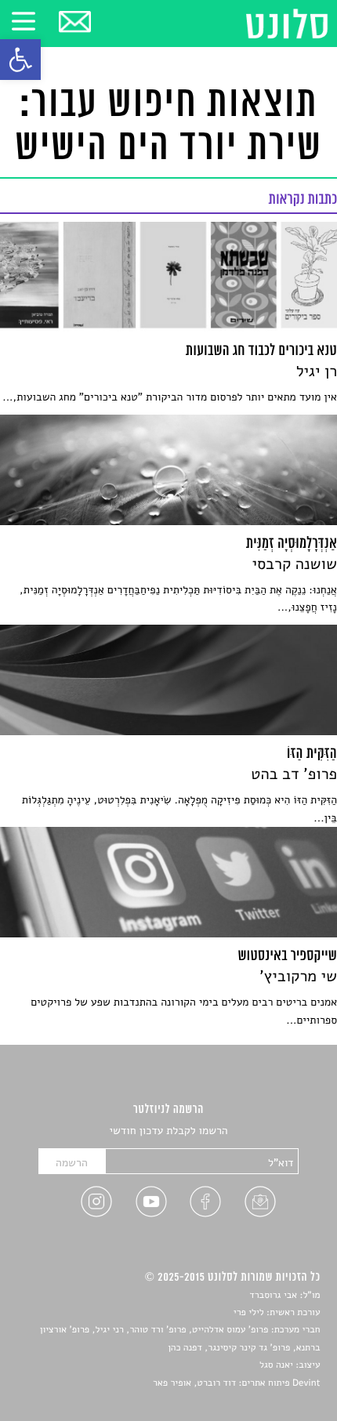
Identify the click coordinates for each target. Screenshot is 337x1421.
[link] (20, 59)
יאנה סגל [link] (276, 1365)
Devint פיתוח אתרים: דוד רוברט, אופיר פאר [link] (236, 1383)
